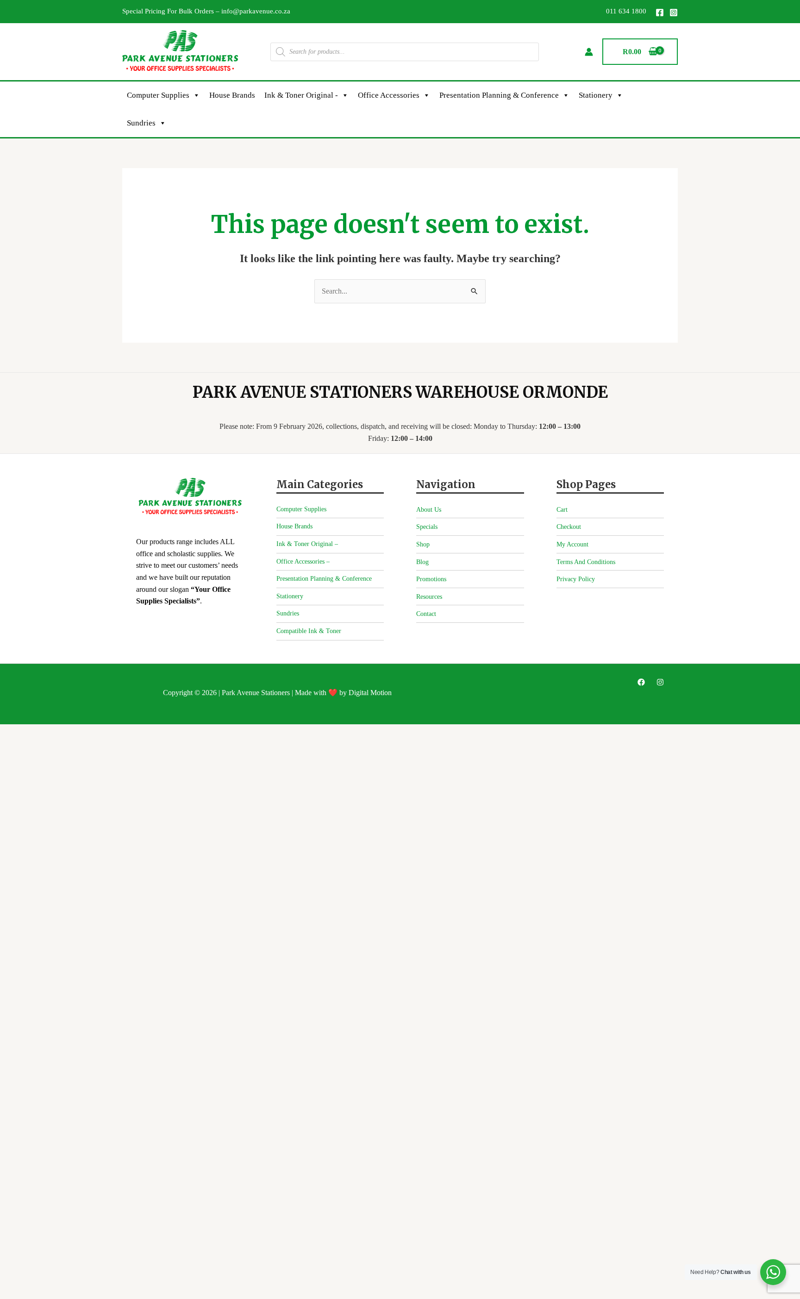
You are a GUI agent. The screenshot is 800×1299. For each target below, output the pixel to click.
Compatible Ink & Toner (308, 631)
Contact (426, 613)
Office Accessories (388, 95)
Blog (422, 562)
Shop (423, 544)
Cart (562, 509)
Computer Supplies (158, 95)
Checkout (568, 526)
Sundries (141, 123)
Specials (427, 526)
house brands (232, 95)
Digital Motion (370, 693)
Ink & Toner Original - (301, 95)
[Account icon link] (589, 52)
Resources (429, 596)
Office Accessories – (303, 561)
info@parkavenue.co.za (255, 11)
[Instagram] (673, 12)
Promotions (431, 579)
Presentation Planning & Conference (499, 95)
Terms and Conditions (585, 562)
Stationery (595, 95)
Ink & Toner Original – (307, 543)
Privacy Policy (575, 579)
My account (572, 544)
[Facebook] (660, 12)
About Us (428, 509)
